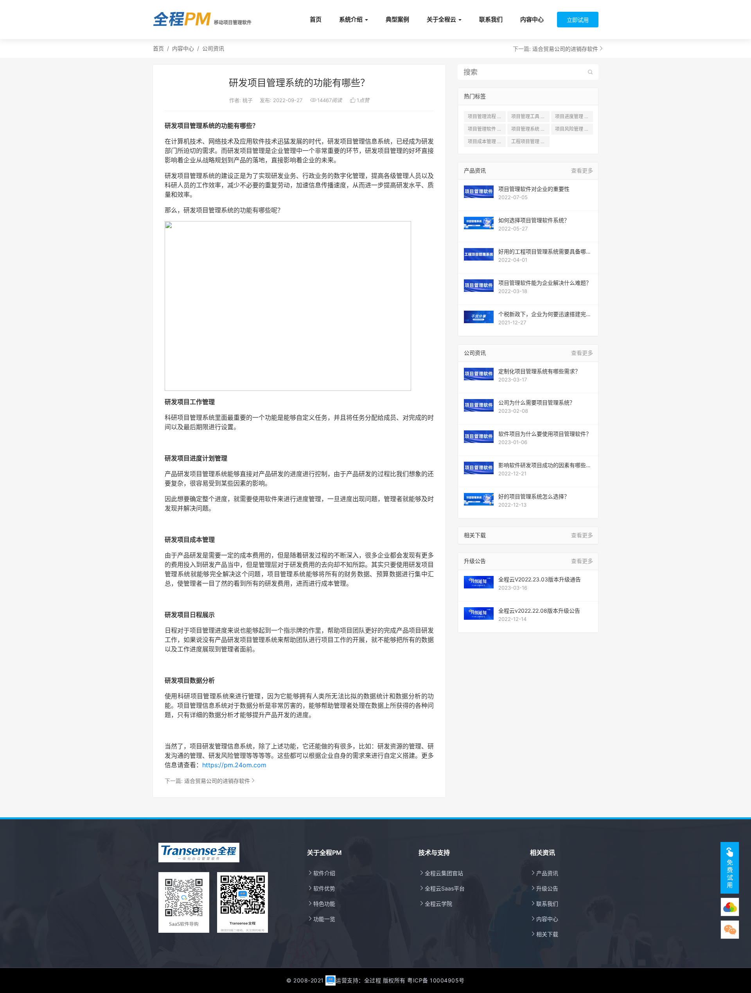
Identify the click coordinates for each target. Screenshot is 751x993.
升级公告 (544, 888)
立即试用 (578, 19)
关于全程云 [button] (441, 19)
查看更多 (582, 170)
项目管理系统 (530, 129)
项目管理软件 (486, 129)
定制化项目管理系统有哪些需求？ (539, 371)
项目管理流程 (486, 116)
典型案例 (397, 19)
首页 (316, 19)
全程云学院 (435, 903)
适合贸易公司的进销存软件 (565, 48)
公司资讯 (213, 48)
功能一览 (321, 919)
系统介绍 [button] (351, 19)
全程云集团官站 (441, 873)
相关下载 (544, 934)
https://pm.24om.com (234, 765)
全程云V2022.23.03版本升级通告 (539, 579)
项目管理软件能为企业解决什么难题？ (544, 282)
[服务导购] (729, 929)
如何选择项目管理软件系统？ (534, 220)
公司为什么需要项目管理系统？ (536, 402)
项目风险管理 (574, 129)
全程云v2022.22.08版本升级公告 (539, 610)
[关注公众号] (729, 907)
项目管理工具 (530, 116)
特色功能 (321, 903)
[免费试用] (729, 868)
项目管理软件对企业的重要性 (534, 188)
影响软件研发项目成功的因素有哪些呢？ (542, 465)
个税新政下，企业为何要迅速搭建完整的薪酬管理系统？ (544, 314)
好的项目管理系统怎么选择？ (534, 496)
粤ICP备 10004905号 (436, 980)
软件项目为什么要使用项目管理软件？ (544, 433)
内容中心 (532, 19)
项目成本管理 (486, 141)
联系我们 (491, 19)
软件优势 (321, 888)
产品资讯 (544, 873)
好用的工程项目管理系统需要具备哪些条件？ (544, 251)
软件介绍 (321, 873)
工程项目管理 (529, 141)
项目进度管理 (574, 116)
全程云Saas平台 (442, 888)
